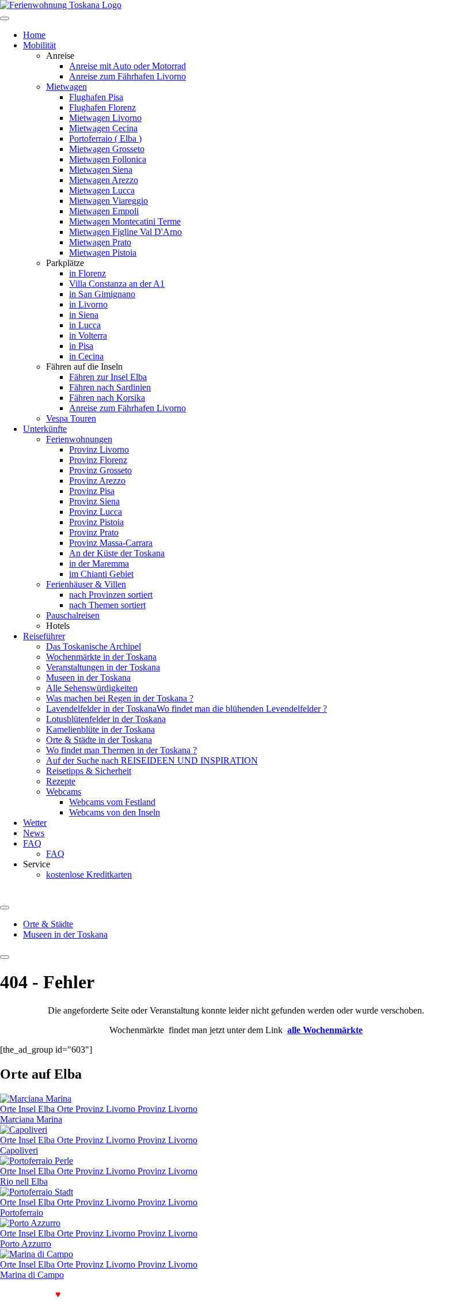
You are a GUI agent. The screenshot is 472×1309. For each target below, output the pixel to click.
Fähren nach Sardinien (110, 387)
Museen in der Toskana (88, 677)
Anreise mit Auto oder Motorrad (127, 66)
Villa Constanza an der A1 (117, 284)
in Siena (83, 315)
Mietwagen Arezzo (103, 180)
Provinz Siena (94, 501)
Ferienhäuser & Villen (86, 584)
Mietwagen (66, 87)
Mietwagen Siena (100, 169)
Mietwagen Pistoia (102, 252)
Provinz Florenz (98, 460)
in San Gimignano (102, 294)
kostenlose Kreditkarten (89, 874)
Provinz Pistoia (96, 522)
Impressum (310, 1294)
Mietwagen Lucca (102, 190)
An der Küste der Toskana (117, 553)
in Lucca (85, 325)
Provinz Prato (94, 532)
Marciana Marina (31, 1119)
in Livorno (88, 304)
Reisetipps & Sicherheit (88, 771)
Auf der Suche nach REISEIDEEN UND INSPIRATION (152, 760)
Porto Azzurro (25, 1244)
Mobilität (39, 45)
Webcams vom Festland (112, 802)
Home (34, 35)
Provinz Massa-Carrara (111, 543)
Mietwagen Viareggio (108, 201)
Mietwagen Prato (100, 242)
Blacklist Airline (178, 1294)
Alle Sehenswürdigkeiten (92, 688)
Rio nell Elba (24, 1181)
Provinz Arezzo (97, 480)
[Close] (4, 957)
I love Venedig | (33, 1294)
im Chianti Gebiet (101, 574)
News (33, 833)
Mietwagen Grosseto (106, 149)
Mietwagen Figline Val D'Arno (125, 232)
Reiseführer (44, 636)
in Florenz (87, 273)
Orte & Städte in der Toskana (99, 740)
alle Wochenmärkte (325, 1030)
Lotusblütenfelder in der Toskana (106, 719)
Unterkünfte (45, 429)
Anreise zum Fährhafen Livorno (127, 76)
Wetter (35, 823)
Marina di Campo (32, 1275)
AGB (223, 1294)
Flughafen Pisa (96, 97)
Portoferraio (21, 1212)
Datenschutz (262, 1294)
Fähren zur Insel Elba (108, 377)
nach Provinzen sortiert (111, 595)
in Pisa (81, 346)
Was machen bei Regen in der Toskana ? (119, 698)
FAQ (32, 843)
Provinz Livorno (99, 449)
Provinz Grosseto (100, 470)
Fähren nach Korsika (107, 398)
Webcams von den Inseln (114, 812)
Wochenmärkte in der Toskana (101, 657)
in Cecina (86, 356)
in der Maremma (99, 563)
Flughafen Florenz (102, 107)
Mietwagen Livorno (105, 118)
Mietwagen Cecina (103, 128)
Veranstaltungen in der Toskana (103, 667)
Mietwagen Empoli (104, 211)
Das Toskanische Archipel (93, 646)
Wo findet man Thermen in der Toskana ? (121, 750)
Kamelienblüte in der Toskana (100, 729)
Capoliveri (19, 1150)
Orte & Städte (48, 924)
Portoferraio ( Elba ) (105, 138)
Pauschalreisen (73, 615)
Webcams (63, 791)
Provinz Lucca (95, 512)
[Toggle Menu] (4, 907)
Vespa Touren (71, 418)
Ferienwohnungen (79, 439)
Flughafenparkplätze (105, 1294)
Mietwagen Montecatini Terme (125, 221)
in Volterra (88, 335)
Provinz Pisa (92, 491)
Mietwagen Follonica (107, 159)
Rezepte (60, 781)
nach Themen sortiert (107, 605)
